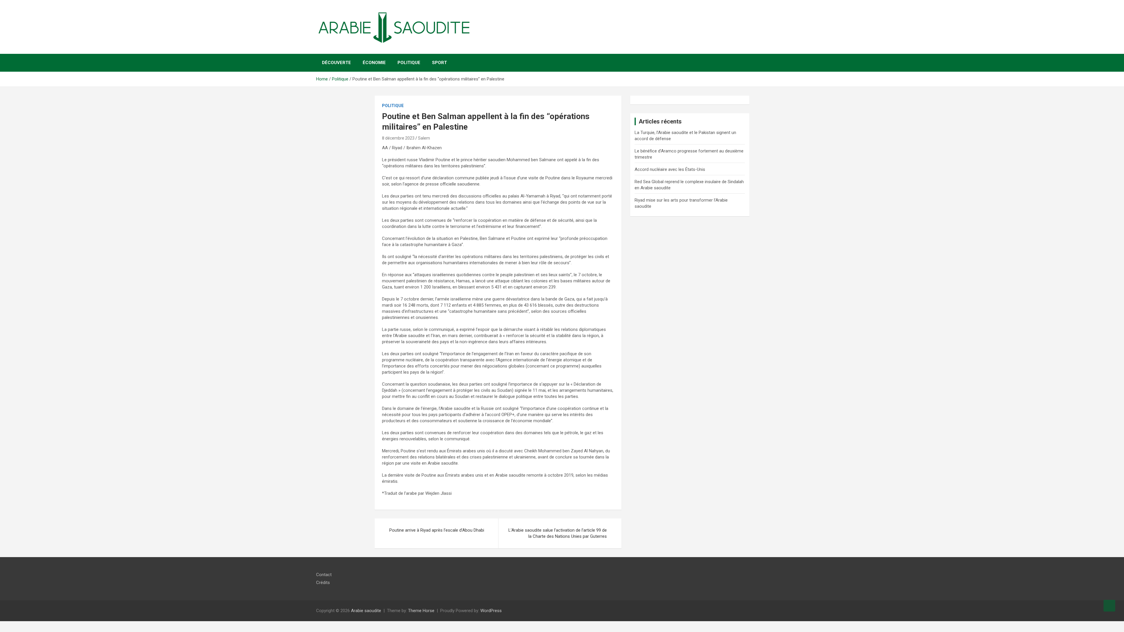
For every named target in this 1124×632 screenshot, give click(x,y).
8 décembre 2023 (398, 138)
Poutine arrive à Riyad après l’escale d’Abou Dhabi (436, 530)
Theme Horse (421, 610)
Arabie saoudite (366, 610)
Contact (324, 574)
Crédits (323, 582)
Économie (374, 62)
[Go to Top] (1109, 606)
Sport (439, 62)
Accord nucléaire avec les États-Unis (670, 169)
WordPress (491, 610)
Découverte (336, 62)
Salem (424, 138)
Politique (408, 62)
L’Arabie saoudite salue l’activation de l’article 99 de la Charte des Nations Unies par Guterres (557, 533)
